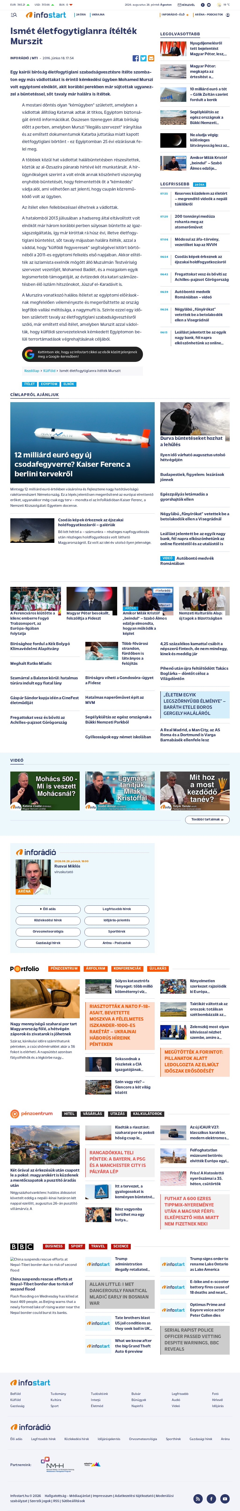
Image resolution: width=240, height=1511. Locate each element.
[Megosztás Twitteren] (143, 58)
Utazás (117, 1114)
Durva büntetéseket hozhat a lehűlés (191, 442)
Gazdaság (17, 1406)
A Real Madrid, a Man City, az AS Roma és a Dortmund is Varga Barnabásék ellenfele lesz (190, 735)
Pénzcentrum (64, 969)
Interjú (96, 1400)
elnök (69, 384)
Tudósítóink (99, 1394)
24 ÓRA (199, 185)
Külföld (49, 371)
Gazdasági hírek (201, 1439)
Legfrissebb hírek (43, 1439)
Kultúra (56, 1400)
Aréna (225, 1439)
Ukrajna (98, 14)
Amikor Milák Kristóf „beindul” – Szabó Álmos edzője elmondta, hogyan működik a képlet (145, 623)
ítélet (29, 384)
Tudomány (58, 1394)
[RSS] (198, 1499)
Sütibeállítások (73, 1501)
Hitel (69, 1114)
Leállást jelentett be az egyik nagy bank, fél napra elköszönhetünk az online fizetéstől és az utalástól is (193, 539)
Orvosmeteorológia (143, 1439)
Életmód (97, 1406)
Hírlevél (217, 1400)
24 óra (81, 14)
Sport (77, 1246)
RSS (56, 1501)
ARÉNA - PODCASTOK (209, 14)
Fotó (215, 1394)
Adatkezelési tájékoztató (134, 1496)
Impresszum (102, 1496)
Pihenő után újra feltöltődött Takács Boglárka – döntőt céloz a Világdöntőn (194, 674)
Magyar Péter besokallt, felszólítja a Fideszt (88, 616)
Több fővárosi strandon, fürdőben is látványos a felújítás (135, 654)
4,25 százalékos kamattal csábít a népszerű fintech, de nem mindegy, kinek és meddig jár (194, 649)
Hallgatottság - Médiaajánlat (67, 1496)
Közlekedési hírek (76, 1439)
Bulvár (136, 1394)
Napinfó (137, 1406)
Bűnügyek (138, 1400)
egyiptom (49, 384)
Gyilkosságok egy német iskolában (118, 737)
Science (120, 1246)
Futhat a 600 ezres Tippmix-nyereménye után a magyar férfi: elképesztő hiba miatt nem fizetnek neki (192, 1212)
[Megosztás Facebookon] (135, 58)
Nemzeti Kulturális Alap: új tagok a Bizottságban (200, 616)
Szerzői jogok (40, 1501)
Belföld (15, 1394)
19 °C (225, 5)
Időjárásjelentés (109, 1439)
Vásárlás (92, 1114)
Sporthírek (173, 1439)
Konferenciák (127, 969)
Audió (176, 1400)
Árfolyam (95, 969)
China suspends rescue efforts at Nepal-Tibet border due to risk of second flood (41, 1284)
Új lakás (158, 969)
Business (54, 1246)
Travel (98, 1246)
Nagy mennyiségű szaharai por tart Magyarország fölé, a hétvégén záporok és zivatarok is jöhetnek (43, 1029)
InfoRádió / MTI (24, 58)
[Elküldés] (151, 58)
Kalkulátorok (147, 1114)
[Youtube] (225, 1499)
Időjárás (218, 1406)
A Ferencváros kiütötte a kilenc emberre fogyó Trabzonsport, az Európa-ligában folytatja (32, 623)
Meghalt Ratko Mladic (31, 664)
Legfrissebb (180, 1394)
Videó (176, 1406)
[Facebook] (211, 1499)
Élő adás (49, 909)
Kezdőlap (31, 371)
